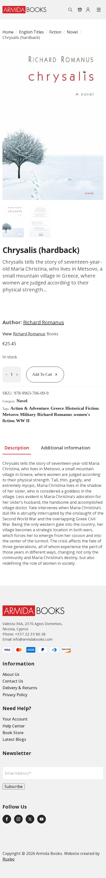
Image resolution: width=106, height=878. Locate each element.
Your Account (15, 719)
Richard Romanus (43, 322)
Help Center (13, 726)
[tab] (16, 447)
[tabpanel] (53, 518)
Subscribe (13, 786)
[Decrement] (6, 374)
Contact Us (12, 681)
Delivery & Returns (19, 687)
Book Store (12, 732)
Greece (57, 408)
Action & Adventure (29, 408)
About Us (10, 674)
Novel (72, 32)
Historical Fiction (82, 408)
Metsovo (10, 414)
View (7, 334)
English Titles (31, 32)
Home (8, 32)
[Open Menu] (99, 9)
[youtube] (41, 819)
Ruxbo (8, 859)
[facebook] (6, 819)
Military (28, 414)
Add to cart (42, 374)
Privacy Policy (14, 694)
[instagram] (18, 819)
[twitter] (30, 819)
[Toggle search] (70, 9)
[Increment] (17, 374)
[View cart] (80, 9)
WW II (23, 420)
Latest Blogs (14, 739)
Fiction (55, 32)
